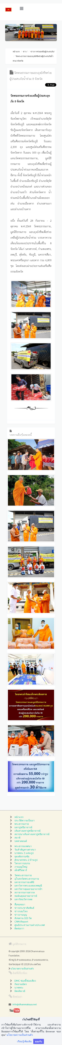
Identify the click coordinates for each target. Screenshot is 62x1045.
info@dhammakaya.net (25, 1004)
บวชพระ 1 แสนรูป (24, 852)
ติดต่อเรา (19, 928)
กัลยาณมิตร (20, 984)
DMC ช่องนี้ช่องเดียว (25, 980)
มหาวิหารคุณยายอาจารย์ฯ (28, 888)
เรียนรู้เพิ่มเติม (24, 1041)
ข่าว (24, 51)
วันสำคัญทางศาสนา (25, 849)
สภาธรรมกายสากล (24, 892)
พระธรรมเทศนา (23, 846)
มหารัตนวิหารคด (23, 899)
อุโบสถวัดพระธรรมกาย (26, 878)
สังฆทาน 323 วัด (23, 918)
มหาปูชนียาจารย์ (23, 827)
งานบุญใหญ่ (20, 866)
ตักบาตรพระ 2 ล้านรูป (26, 859)
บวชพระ (18, 987)
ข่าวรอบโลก (21, 911)
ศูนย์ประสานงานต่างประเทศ (29, 924)
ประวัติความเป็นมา (24, 820)
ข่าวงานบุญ (20, 914)
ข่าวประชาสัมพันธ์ (24, 907)
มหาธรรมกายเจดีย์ (24, 882)
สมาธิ (17, 837)
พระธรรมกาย (21, 823)
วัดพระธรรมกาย (23, 875)
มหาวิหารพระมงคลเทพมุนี (28, 885)
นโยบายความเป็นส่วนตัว (22, 968)
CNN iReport (21, 921)
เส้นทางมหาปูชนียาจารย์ (27, 830)
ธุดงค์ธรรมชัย (21, 856)
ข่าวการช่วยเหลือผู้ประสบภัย (42, 51)
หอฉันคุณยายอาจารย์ (25, 895)
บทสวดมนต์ (20, 840)
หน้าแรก (16, 51)
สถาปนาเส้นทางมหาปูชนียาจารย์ (31, 834)
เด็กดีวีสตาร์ (20, 870)
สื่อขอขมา (19, 904)
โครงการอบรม (22, 863)
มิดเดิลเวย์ (19, 990)
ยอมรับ (38, 1041)
